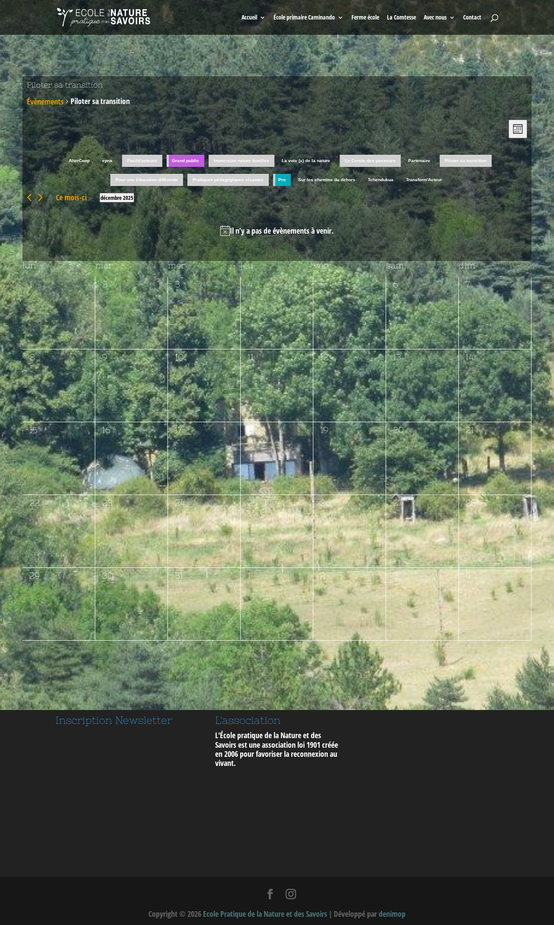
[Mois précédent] (29, 197)
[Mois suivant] (40, 197)
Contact (472, 17)
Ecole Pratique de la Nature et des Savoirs (265, 914)
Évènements (45, 101)
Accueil (249, 17)
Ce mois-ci (71, 197)
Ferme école (365, 17)
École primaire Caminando (304, 17)
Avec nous (435, 17)
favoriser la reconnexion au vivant (276, 758)
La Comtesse (401, 17)
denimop (392, 914)
